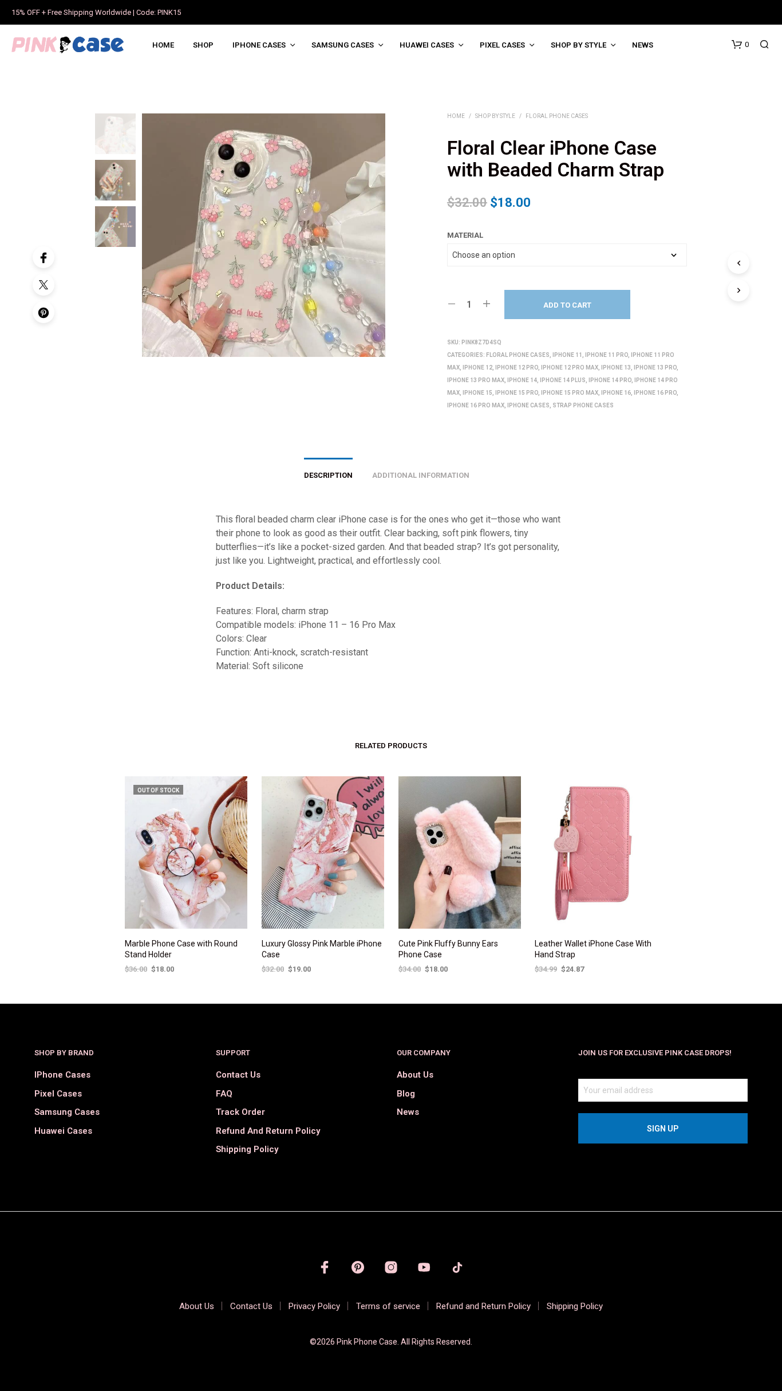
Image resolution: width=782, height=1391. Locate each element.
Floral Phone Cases (557, 116)
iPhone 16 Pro (655, 393)
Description (328, 475)
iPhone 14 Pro (610, 380)
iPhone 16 (616, 393)
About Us (415, 1075)
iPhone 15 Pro (516, 393)
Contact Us (238, 1075)
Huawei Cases (427, 45)
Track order (240, 1112)
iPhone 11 (567, 355)
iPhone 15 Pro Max (569, 393)
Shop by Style (578, 45)
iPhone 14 (522, 380)
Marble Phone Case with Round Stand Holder (181, 948)
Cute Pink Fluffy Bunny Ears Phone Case (448, 948)
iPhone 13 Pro (655, 367)
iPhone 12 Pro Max (569, 367)
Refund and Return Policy (268, 1131)
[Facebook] (43, 257)
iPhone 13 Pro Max (475, 380)
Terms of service (388, 1306)
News (642, 45)
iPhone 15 (477, 393)
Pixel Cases (502, 45)
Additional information (420, 475)
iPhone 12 (477, 367)
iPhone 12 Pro (516, 367)
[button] (740, 44)
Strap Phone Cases (583, 405)
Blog (406, 1094)
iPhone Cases (259, 45)
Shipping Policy (247, 1149)
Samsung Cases (342, 45)
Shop (203, 45)
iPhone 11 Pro (606, 355)
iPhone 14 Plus (563, 380)
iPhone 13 (616, 367)
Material (465, 235)
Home (163, 45)
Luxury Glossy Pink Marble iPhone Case (322, 948)
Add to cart (567, 305)
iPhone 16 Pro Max (475, 405)
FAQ (224, 1094)
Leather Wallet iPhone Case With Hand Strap (593, 948)
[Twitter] (43, 285)
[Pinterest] (43, 312)
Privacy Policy (314, 1306)
